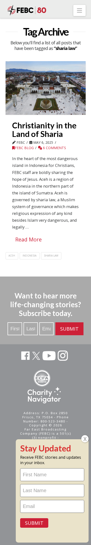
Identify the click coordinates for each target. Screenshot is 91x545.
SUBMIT (69, 328)
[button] (79, 10)
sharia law (51, 255)
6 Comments (54, 147)
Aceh (11, 255)
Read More (28, 239)
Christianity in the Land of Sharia (44, 129)
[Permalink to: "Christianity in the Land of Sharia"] (46, 88)
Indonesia (29, 255)
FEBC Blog (24, 147)
